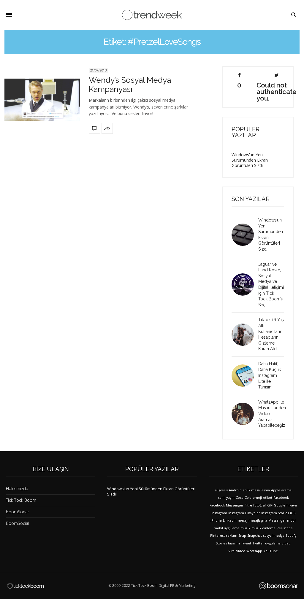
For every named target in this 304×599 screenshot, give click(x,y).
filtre (248, 505)
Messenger (277, 520)
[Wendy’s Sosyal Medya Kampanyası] (42, 100)
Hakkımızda (17, 488)
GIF (270, 505)
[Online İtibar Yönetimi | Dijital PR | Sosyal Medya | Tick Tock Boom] (25, 586)
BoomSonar (17, 511)
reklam (231, 535)
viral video (237, 551)
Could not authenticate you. (276, 91)
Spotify (291, 535)
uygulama (273, 543)
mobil (291, 520)
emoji (257, 497)
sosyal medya (273, 535)
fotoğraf (259, 505)
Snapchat (254, 535)
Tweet (246, 543)
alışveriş (221, 490)
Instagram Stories (275, 513)
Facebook (281, 497)
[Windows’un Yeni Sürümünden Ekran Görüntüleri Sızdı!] (245, 235)
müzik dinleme (263, 528)
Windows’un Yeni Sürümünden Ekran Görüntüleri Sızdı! (250, 160)
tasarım (234, 543)
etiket (267, 497)
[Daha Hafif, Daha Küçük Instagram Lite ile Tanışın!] (245, 375)
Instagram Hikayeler (244, 513)
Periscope (285, 528)
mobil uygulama (226, 528)
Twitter (258, 543)
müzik (245, 528)
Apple (275, 490)
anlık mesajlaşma (256, 490)
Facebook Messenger (226, 505)
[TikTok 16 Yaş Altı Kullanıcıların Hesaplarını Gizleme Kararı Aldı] (245, 335)
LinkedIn (230, 520)
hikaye (291, 505)
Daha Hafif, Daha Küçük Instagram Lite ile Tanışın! (269, 375)
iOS (292, 513)
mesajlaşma (257, 520)
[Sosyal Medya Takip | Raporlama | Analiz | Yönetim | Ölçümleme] (278, 585)
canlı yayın (226, 497)
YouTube (270, 551)
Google (279, 505)
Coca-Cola (243, 497)
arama (286, 490)
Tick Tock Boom (21, 500)
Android (235, 490)
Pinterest (217, 535)
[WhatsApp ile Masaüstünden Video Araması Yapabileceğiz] (245, 414)
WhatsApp (254, 551)
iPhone (216, 520)
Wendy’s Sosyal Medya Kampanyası (130, 85)
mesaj (242, 520)
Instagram (219, 513)
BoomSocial (17, 523)
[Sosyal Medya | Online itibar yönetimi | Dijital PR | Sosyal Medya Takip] (152, 15)
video (286, 543)
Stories (221, 543)
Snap (242, 535)
